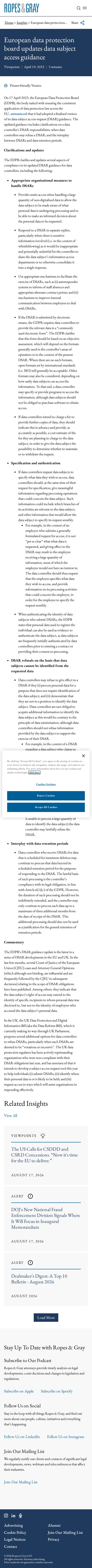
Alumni (54, 1525)
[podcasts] (20, 1516)
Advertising (13, 1525)
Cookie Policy (15, 1532)
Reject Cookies (46, 795)
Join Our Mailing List (21, 1481)
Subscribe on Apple (19, 1391)
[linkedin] (13, 1516)
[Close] (83, 756)
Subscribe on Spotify (57, 1391)
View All (10, 1115)
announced (18, 113)
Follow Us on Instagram (65, 1436)
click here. (34, 772)
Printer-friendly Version (25, 85)
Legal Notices (14, 1539)
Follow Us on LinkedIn (22, 1436)
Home (9, 22)
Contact (10, 1546)
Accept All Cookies (46, 807)
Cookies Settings (46, 784)
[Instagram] (6, 1516)
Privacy (53, 1539)
